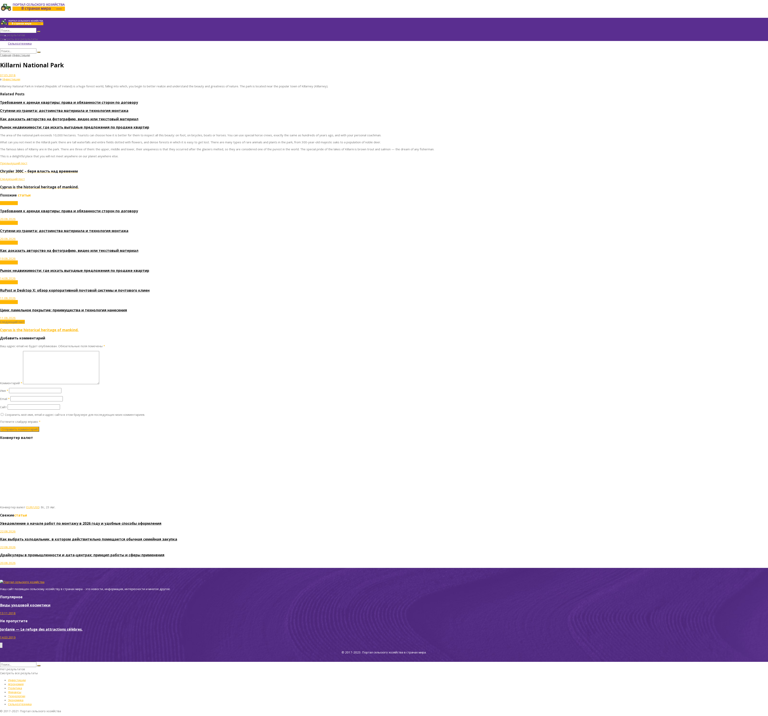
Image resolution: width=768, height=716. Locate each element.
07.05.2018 (8, 75)
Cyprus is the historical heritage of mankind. (39, 329)
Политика (15, 688)
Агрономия (16, 684)
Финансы (14, 692)
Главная (5, 55)
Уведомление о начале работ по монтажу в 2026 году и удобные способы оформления (80, 523)
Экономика (15, 700)
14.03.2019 (8, 637)
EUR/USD (32, 507)
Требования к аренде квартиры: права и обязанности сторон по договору (69, 102)
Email (5, 399)
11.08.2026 (8, 298)
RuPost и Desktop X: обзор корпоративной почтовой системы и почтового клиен (75, 290)
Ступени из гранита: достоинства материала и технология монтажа (64, 110)
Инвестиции (21, 55)
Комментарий (11, 383)
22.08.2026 (8, 531)
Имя (4, 391)
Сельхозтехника (20, 43)
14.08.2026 (8, 278)
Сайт (3, 407)
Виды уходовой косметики (25, 605)
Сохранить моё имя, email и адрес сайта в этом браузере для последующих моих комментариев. (75, 415)
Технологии (16, 696)
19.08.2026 (8, 258)
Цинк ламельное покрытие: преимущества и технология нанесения (63, 310)
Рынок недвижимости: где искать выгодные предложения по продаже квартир (74, 127)
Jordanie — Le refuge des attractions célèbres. (41, 629)
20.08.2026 (8, 219)
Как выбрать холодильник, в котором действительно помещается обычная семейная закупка (88, 539)
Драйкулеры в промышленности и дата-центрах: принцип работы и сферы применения (82, 554)
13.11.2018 (8, 613)
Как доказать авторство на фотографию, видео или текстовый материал (69, 119)
